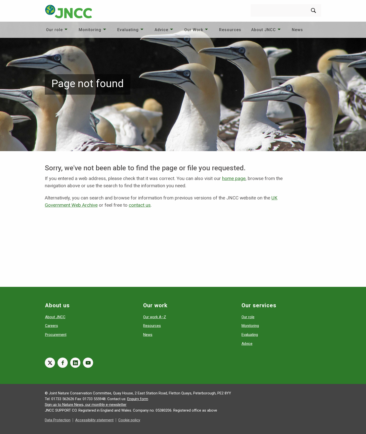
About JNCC (263, 29)
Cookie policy (129, 420)
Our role (54, 29)
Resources (230, 29)
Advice (161, 29)
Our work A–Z (154, 317)
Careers (51, 325)
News (297, 29)
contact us (140, 205)
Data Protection (57, 420)
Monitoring (90, 29)
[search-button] (313, 10)
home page (233, 178)
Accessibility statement (94, 420)
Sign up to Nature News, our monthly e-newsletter (85, 404)
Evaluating (128, 29)
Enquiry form (137, 399)
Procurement (55, 334)
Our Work (193, 29)
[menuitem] (57, 30)
